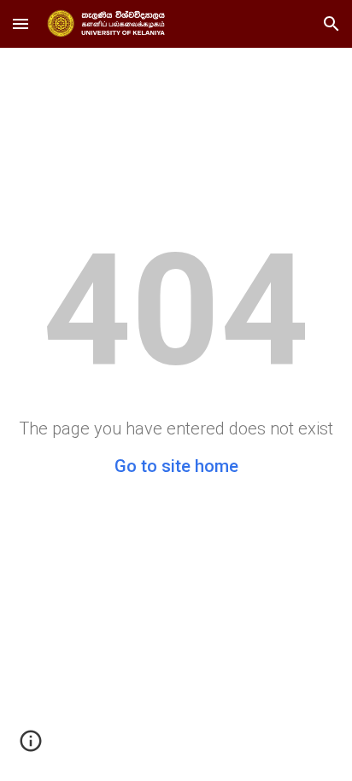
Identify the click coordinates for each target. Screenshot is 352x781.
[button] (20, 23)
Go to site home (176, 466)
